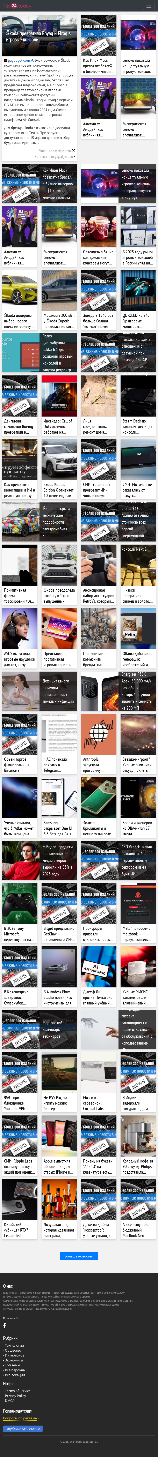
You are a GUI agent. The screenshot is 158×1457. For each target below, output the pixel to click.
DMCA (9, 1400)
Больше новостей (79, 1256)
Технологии (14, 1345)
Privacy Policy (15, 1396)
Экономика (14, 1360)
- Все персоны (14, 1370)
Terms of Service (18, 1391)
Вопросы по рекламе (20, 1418)
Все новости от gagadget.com (54, 156)
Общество (13, 1350)
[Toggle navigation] (149, 6)
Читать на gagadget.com (55, 150)
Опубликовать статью (23, 1429)
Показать (9, 1318)
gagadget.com (19, 60)
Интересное (14, 1355)
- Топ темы (11, 1365)
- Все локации (14, 1375)
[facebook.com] (5, 1326)
